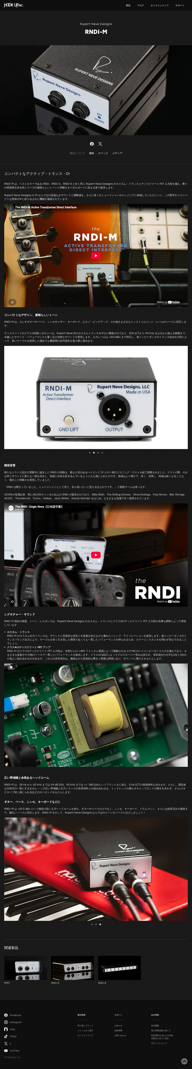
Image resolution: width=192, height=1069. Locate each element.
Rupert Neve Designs (96, 24)
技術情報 (118, 1030)
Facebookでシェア (92, 144)
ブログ (140, 5)
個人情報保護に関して (161, 1030)
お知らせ (118, 1025)
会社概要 (155, 1025)
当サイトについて (159, 1043)
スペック (103, 153)
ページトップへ (184, 1061)
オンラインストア (160, 5)
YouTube (14, 1050)
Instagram (16, 1022)
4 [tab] (102, 452)
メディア (117, 153)
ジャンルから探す (85, 1030)
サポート (179, 5)
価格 (91, 153)
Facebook (15, 1015)
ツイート (100, 144)
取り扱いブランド (85, 1025)
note (12, 1029)
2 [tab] (93, 452)
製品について (77, 153)
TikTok (13, 1036)
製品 (128, 5)
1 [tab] (89, 452)
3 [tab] (98, 452)
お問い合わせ (120, 1035)
